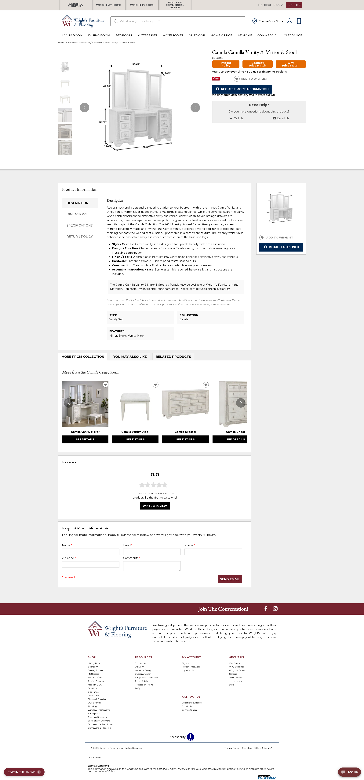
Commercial (267, 35)
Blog (231, 684)
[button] (267, 21)
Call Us (238, 118)
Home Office (221, 35)
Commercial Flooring (99, 727)
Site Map (247, 747)
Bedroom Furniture (79, 42)
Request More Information (245, 89)
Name (67, 545)
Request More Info (284, 247)
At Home (245, 35)
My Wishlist (188, 670)
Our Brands (95, 757)
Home (61, 42)
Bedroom (123, 35)
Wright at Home (108, 5)
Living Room (72, 35)
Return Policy (80, 236)
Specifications (80, 225)
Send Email (230, 579)
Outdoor (197, 35)
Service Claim (189, 709)
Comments (131, 558)
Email (127, 545)
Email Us (282, 118)
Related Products (173, 357)
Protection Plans (144, 684)
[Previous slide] (68, 403)
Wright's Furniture (75, 5)
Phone (189, 545)
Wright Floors (142, 5)
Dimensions (77, 214)
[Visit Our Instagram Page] (275, 608)
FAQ (137, 688)
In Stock (294, 5)
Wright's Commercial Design (175, 5)
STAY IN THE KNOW (24, 772)
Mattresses (147, 35)
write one (170, 497)
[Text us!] (349, 772)
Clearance (293, 35)
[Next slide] (241, 403)
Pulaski (219, 57)
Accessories (173, 35)
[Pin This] (216, 79)
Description (78, 203)
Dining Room (99, 35)
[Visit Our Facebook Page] (266, 608)
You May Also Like (130, 357)
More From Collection (82, 357)
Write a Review (155, 506)
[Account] (289, 21)
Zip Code (69, 558)
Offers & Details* (263, 747)
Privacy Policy (231, 747)
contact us (196, 289)
